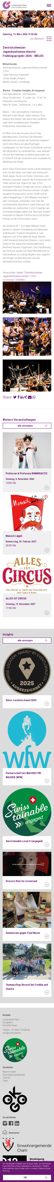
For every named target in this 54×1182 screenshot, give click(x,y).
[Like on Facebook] (11, 1123)
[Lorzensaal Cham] (15, 5)
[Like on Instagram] (5, 1123)
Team (5, 1081)
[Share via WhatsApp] (34, 397)
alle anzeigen (25, 425)
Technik (6, 1078)
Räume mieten (9, 1072)
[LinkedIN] (17, 1125)
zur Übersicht (37, 38)
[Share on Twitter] (15, 397)
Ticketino (20, 279)
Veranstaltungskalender (14, 1075)
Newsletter (14, 1133)
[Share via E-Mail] (30, 397)
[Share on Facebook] (18, 397)
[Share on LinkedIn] (21, 397)
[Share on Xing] (25, 397)
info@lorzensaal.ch (12, 1033)
